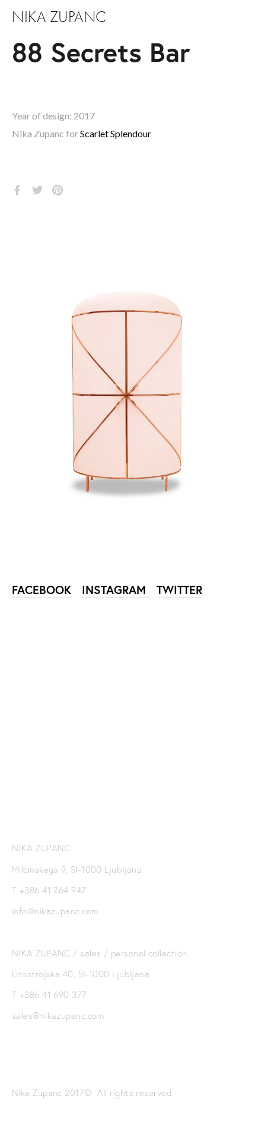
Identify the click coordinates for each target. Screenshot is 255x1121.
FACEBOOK (41, 589)
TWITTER (179, 589)
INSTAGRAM (115, 589)
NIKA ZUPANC (59, 17)
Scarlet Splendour (115, 133)
